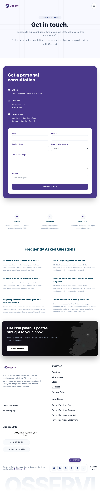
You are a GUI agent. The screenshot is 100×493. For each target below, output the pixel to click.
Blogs (54, 382)
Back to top (93, 468)
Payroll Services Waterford (65, 420)
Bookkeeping (9, 410)
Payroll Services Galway (63, 410)
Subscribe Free (17, 348)
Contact (56, 387)
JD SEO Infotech (19, 469)
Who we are (57, 377)
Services (56, 372)
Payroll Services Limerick (64, 415)
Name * (15, 133)
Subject (15, 173)
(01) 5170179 (18, 442)
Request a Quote (50, 187)
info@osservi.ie (18, 449)
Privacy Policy (58, 392)
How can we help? (19, 155)
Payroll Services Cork (62, 405)
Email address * (18, 144)
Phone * (54, 133)
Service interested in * (60, 144)
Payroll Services (10, 405)
